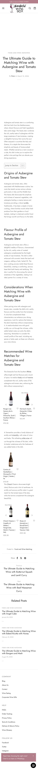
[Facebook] (17, 558)
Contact (4, 689)
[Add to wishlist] (17, 409)
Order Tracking (7, 714)
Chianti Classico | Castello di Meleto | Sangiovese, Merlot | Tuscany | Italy (9, 526)
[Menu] (3, 8)
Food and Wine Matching (19, 53)
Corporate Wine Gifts (9, 697)
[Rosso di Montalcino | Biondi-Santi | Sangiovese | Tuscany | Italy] (27, 510)
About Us (5, 685)
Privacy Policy (7, 718)
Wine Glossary (7, 730)
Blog (3, 681)
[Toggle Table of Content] (21, 165)
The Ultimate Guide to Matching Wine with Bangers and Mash (19, 652)
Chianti (9, 484)
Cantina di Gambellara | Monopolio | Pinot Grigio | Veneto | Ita (9, 474)
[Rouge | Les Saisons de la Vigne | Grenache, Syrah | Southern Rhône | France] (10, 398)
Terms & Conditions (8, 722)
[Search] (30, 8)
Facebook (5, 742)
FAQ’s (4, 710)
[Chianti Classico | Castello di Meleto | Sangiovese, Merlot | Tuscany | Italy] (10, 510)
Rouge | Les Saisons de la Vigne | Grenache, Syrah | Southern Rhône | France (9, 414)
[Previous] (6, 404)
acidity (26, 203)
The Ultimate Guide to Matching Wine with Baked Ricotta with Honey (19, 632)
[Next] (32, 404)
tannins (30, 377)
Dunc (13, 76)
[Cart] (35, 8)
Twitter (4, 747)
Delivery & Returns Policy (10, 726)
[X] (21, 558)
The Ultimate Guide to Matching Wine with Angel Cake (19, 612)
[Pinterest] (25, 558)
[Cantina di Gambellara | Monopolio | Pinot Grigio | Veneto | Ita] (10, 459)
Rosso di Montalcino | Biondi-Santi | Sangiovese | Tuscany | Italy (24, 525)
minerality (15, 435)
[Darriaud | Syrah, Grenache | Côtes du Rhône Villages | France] (27, 398)
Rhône (29, 371)
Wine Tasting (6, 693)
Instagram (5, 751)
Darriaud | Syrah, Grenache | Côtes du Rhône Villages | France (26, 412)
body (20, 377)
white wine (25, 438)
